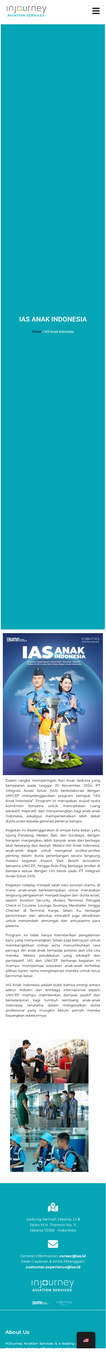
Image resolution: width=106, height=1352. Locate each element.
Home (36, 332)
